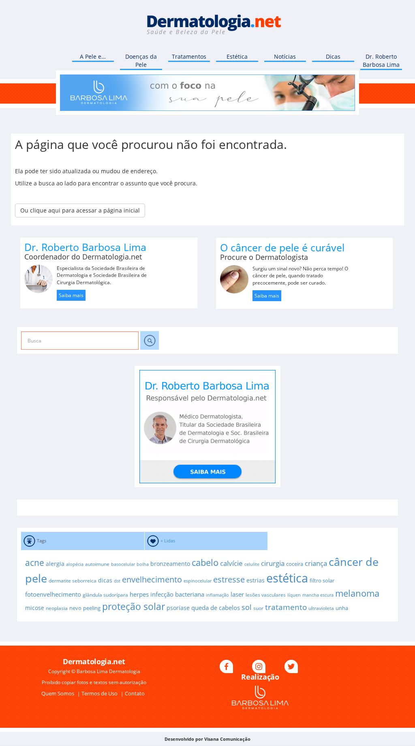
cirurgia (273, 563)
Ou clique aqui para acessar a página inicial (80, 210)
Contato (135, 693)
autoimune (97, 564)
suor (258, 608)
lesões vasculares (266, 594)
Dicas (333, 56)
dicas (105, 580)
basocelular (123, 564)
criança (316, 563)
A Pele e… (93, 56)
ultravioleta (321, 608)
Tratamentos (189, 56)
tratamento (286, 607)
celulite (251, 564)
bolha (143, 564)
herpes (139, 594)
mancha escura (318, 595)
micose (34, 608)
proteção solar (133, 606)
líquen (294, 595)
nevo (75, 608)
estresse (229, 579)
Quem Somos (58, 693)
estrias (255, 580)
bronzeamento (170, 563)
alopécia (74, 564)
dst (117, 581)
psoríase (178, 608)
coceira (294, 563)
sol (247, 607)
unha (342, 608)
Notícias (285, 56)
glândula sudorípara (105, 594)
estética (287, 578)
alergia (55, 563)
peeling (92, 608)
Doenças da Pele (141, 60)
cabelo (205, 562)
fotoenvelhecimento (53, 594)
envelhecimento (152, 579)
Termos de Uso (100, 693)
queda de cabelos (215, 608)
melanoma (357, 593)
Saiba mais (71, 295)
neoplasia (57, 608)
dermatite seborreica (72, 580)
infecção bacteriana (177, 594)
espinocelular (198, 581)
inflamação (217, 595)
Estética (237, 56)
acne (34, 562)
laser (237, 594)
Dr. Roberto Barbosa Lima (381, 60)
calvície (231, 563)
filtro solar (322, 580)
